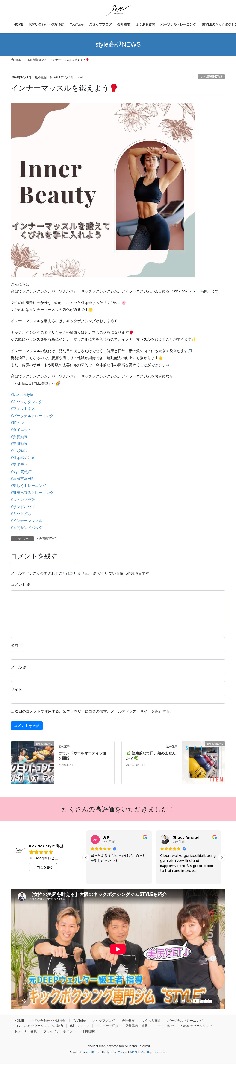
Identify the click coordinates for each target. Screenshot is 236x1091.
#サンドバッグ (23, 507)
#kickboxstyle (22, 395)
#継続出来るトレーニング (32, 493)
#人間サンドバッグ (26, 528)
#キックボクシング (26, 402)
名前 (17, 645)
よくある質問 (151, 1020)
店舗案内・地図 (136, 1026)
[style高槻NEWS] (32, 754)
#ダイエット (21, 430)
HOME (19, 1020)
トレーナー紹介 (107, 1026)
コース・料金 (164, 1026)
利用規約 (89, 1031)
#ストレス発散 (23, 500)
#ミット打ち (21, 514)
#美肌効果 (19, 444)
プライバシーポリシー (60, 1031)
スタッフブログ (103, 1020)
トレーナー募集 (25, 1031)
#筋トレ (17, 423)
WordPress (92, 1052)
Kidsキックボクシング (196, 1026)
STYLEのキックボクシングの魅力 (38, 1026)
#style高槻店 (21, 472)
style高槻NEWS (211, 76)
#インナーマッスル (26, 521)
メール (19, 667)
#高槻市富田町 (23, 479)
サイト (16, 689)
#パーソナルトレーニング (32, 416)
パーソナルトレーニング (185, 1020)
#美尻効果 (19, 437)
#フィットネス (23, 409)
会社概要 (128, 1020)
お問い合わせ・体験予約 (48, 1020)
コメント (20, 585)
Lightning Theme (116, 1052)
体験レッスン (79, 1026)
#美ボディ (19, 465)
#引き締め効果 (23, 458)
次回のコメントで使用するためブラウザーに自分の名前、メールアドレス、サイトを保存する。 (94, 711)
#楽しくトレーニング (28, 486)
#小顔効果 (19, 451)
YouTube (79, 1020)
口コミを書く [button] (43, 867)
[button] (221, 857)
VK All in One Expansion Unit (148, 1052)
